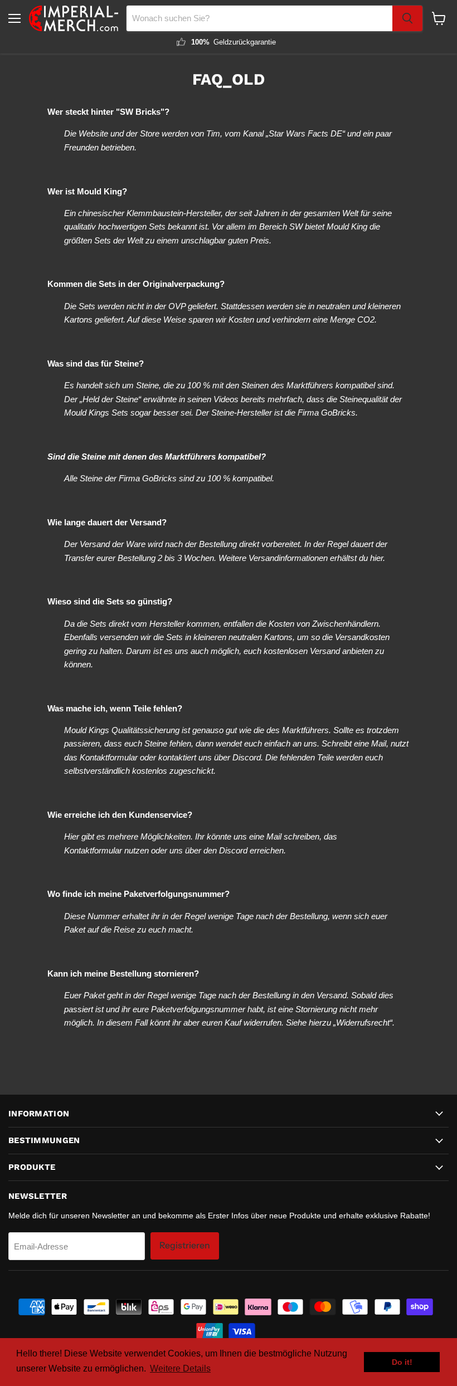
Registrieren (184, 1245)
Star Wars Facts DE (305, 133)
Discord (246, 757)
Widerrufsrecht (363, 1022)
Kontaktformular (109, 757)
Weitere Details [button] (180, 1368)
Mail (378, 743)
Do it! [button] (402, 1362)
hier (376, 558)
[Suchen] (407, 18)
